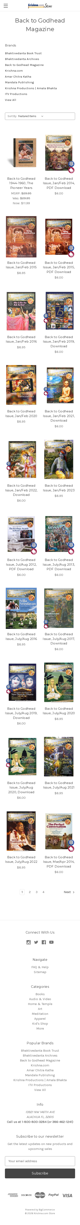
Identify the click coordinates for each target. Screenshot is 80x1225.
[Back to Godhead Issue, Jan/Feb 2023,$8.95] (58, 460)
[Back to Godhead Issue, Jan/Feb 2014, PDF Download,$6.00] (58, 152)
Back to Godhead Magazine (24, 65)
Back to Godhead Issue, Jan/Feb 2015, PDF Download (59, 267)
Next (68, 892)
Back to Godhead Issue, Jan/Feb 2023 (59, 488)
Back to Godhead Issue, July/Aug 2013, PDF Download (59, 564)
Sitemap (40, 972)
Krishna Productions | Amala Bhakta (31, 88)
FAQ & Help (40, 967)
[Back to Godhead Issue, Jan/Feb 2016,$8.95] (21, 311)
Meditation (40, 1014)
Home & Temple (40, 1004)
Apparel (40, 1019)
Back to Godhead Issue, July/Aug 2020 (59, 711)
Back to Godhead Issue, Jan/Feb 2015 (21, 265)
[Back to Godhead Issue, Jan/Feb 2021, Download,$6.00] (58, 385)
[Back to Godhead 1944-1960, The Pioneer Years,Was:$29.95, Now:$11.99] (21, 152)
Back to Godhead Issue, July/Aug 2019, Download (21, 713)
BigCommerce (47, 1209)
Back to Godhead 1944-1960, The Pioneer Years (21, 183)
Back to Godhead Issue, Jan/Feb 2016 (21, 339)
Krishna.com (14, 70)
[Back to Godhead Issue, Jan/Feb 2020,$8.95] (21, 385)
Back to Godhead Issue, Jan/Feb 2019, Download (59, 341)
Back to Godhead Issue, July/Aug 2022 (21, 859)
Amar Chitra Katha (18, 76)
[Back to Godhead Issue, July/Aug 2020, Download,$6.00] (21, 757)
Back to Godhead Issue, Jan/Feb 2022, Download (21, 490)
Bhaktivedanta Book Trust (23, 53)
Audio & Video (40, 999)
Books (40, 994)
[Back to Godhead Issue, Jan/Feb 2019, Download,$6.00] (58, 311)
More (40, 1028)
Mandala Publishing (19, 82)
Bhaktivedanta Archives (22, 59)
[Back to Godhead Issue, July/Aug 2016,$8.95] (21, 608)
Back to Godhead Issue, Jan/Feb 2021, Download (59, 415)
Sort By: (12, 116)
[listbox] (32, 116)
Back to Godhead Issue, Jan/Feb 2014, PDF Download (59, 183)
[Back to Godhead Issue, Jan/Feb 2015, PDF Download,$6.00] (58, 236)
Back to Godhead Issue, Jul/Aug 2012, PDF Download (21, 564)
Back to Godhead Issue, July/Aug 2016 (21, 636)
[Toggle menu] (5, 5)
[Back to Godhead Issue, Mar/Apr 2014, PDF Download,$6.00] (58, 831)
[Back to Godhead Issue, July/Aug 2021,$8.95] (58, 757)
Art (40, 1009)
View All (10, 100)
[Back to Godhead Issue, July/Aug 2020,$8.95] (58, 682)
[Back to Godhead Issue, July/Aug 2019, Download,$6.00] (21, 682)
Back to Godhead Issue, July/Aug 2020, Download (21, 787)
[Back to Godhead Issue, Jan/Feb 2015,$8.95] (21, 236)
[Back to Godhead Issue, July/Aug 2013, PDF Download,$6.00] (58, 534)
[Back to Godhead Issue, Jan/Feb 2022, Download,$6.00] (21, 460)
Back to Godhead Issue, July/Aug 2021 (59, 785)
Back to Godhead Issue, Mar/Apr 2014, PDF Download (59, 861)
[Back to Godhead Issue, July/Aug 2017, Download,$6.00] (58, 608)
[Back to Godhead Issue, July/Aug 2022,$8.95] (21, 831)
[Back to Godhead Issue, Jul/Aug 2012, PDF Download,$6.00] (21, 534)
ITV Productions (16, 94)
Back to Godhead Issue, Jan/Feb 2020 (21, 413)
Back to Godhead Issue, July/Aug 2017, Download (59, 638)
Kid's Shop (40, 1023)
